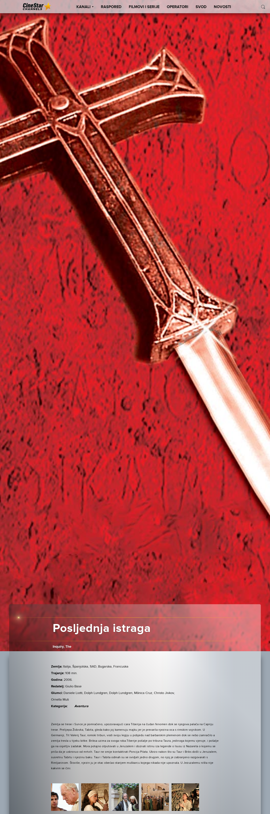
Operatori (177, 7)
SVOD (201, 7)
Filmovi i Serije (144, 7)
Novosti (222, 7)
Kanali (83, 7)
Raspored (111, 7)
